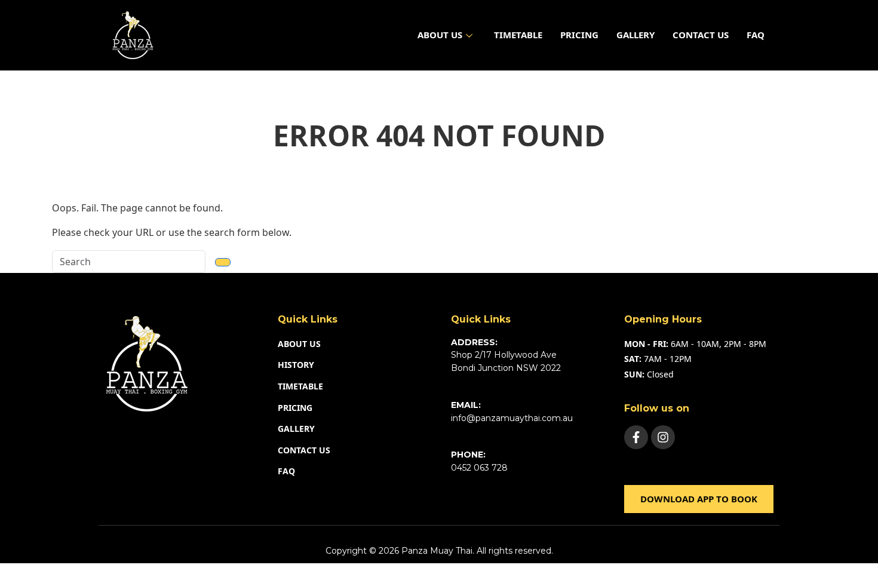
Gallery (635, 35)
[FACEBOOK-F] (636, 437)
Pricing (579, 35)
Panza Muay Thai (436, 550)
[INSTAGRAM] (663, 437)
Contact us (701, 35)
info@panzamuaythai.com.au (512, 418)
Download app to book (698, 499)
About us (439, 35)
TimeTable (518, 35)
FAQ (756, 35)
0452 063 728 (479, 467)
